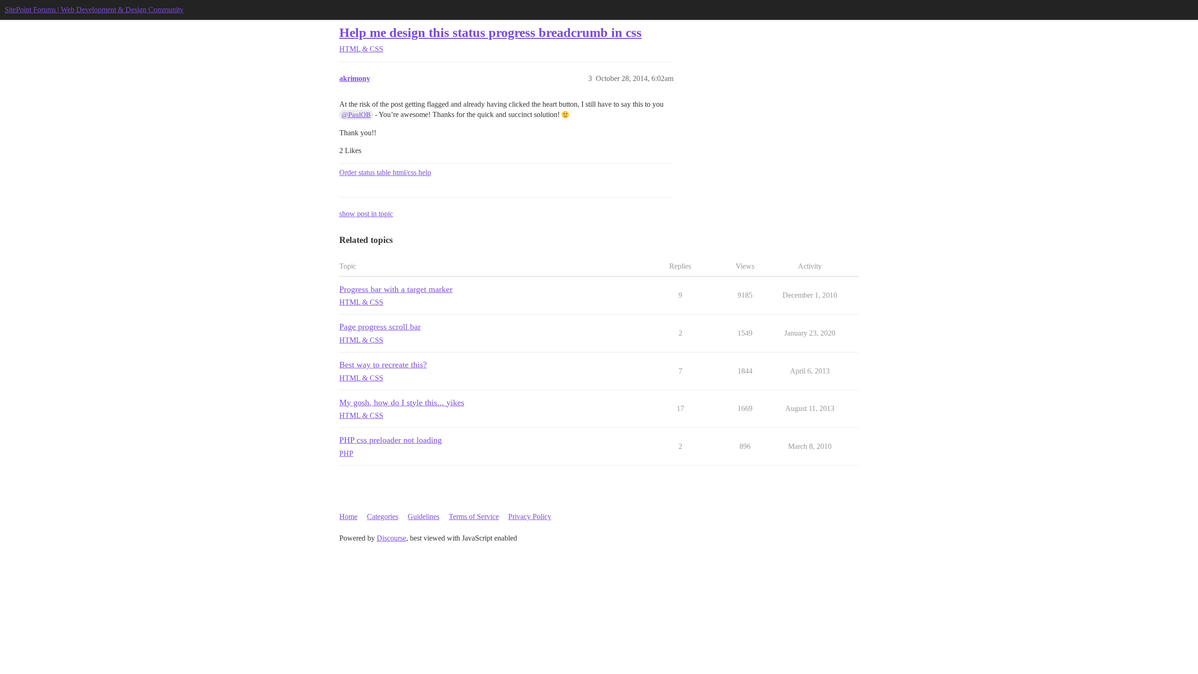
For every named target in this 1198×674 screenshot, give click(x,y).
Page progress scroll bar (380, 326)
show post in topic (366, 214)
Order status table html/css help (385, 172)
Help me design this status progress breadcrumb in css (490, 32)
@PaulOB (356, 114)
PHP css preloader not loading (390, 440)
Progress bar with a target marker (396, 289)
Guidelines (423, 516)
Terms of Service (474, 516)
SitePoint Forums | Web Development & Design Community (94, 10)
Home (348, 516)
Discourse (391, 538)
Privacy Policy (529, 516)
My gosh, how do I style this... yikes (401, 402)
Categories (382, 516)
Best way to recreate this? (383, 364)
